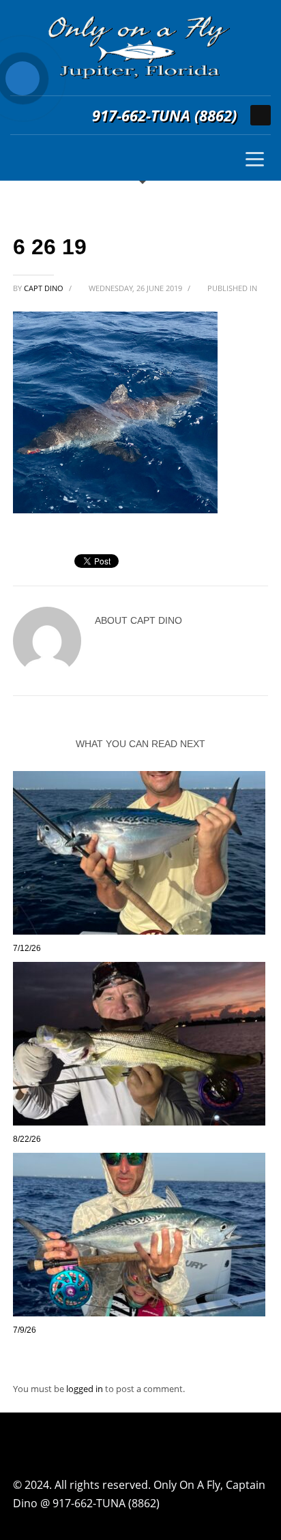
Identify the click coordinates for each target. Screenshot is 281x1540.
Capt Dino (44, 288)
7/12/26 (27, 948)
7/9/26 (24, 1330)
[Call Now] (22, 78)
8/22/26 (27, 1139)
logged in (85, 1389)
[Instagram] (260, 115)
